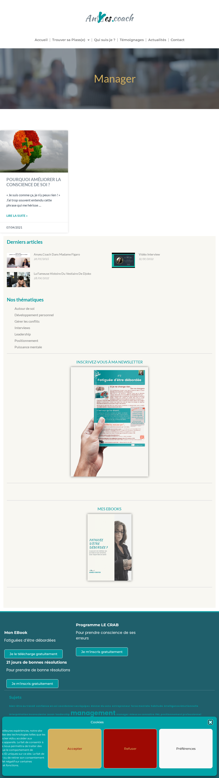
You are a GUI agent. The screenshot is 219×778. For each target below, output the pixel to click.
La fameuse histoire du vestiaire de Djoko (62, 273)
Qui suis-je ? (104, 40)
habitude (157, 706)
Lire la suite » (17, 215)
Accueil (41, 40)
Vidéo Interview (149, 254)
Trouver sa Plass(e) (68, 40)
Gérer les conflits (27, 321)
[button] (210, 722)
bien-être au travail (22, 706)
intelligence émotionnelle (181, 706)
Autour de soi (24, 308)
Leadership (23, 334)
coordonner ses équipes (74, 706)
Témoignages (132, 40)
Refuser (130, 749)
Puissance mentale (28, 347)
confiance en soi (46, 706)
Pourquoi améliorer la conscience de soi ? (33, 182)
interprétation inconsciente (27, 714)
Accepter (74, 749)
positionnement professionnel (181, 714)
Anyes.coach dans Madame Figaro (57, 254)
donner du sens (101, 706)
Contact (178, 40)
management (93, 713)
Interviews (22, 328)
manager (122, 714)
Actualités (157, 40)
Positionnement (26, 340)
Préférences (186, 749)
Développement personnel (34, 315)
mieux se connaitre (141, 714)
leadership (62, 714)
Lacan (51, 714)
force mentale (140, 706)
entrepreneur (121, 706)
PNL (157, 714)
